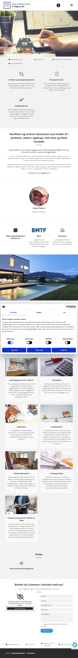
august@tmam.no (16, 59)
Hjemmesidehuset (18, 653)
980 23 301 (40, 59)
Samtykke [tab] (13, 312)
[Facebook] (58, 5)
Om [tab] (64, 312)
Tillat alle (64, 350)
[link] (20, 597)
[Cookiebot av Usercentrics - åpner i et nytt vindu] (67, 306)
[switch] (29, 342)
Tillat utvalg (39, 350)
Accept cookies (20, 608)
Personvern (31, 653)
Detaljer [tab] (39, 312)
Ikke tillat (14, 350)
